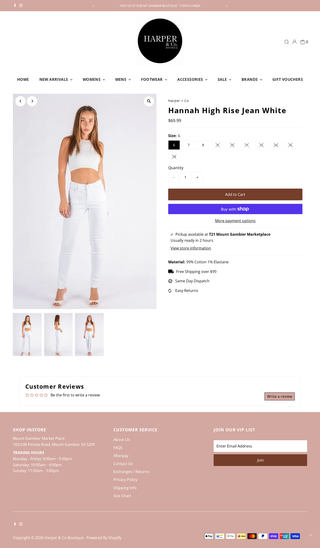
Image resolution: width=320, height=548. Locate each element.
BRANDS (250, 79)
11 (249, 146)
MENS (121, 79)
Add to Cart (235, 194)
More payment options (235, 220)
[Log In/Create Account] (294, 42)
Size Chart (122, 495)
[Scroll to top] (310, 535)
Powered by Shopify (103, 537)
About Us (121, 439)
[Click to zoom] (149, 101)
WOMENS (92, 79)
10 (234, 146)
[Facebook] (15, 5)
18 (176, 157)
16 (292, 146)
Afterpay (120, 455)
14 (278, 146)
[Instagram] (21, 5)
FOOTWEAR (152, 79)
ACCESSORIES (190, 79)
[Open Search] (287, 42)
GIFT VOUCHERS (287, 79)
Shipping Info (125, 487)
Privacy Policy (125, 479)
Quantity (175, 167)
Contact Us (123, 463)
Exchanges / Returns (131, 471)
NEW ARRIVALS (54, 79)
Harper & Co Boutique (64, 537)
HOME (23, 79)
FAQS (118, 447)
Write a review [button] (279, 396)
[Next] (226, 5)
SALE (223, 79)
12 (263, 146)
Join (260, 460)
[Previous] (93, 5)
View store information (191, 248)
